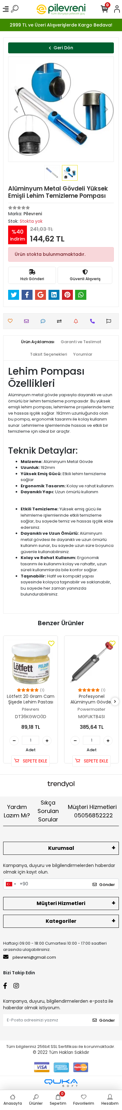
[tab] (37, 342)
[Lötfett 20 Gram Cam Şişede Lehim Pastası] (30, 663)
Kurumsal (61, 848)
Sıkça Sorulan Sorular (48, 811)
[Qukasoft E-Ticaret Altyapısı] (61, 1083)
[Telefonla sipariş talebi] (94, 321)
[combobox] (10, 884)
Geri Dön (63, 48)
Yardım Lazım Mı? (17, 811)
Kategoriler (61, 921)
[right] (115, 702)
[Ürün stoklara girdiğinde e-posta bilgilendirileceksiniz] (77, 321)
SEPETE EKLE (34, 761)
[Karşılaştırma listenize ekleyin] (60, 321)
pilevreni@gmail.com (34, 957)
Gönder (107, 885)
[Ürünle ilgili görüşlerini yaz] (44, 321)
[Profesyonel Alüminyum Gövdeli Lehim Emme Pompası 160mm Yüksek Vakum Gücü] (91, 663)
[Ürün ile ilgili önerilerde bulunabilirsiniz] (110, 321)
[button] (16, 109)
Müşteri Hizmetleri (92, 811)
